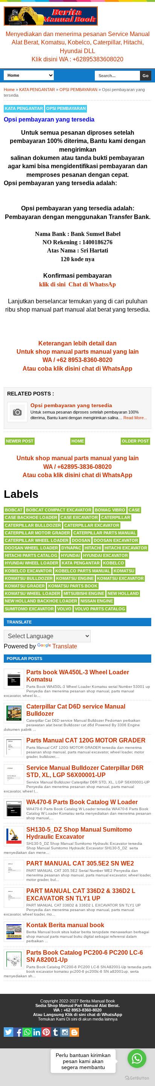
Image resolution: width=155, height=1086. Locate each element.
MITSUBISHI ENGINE (84, 593)
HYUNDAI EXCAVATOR (105, 555)
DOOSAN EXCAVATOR (116, 540)
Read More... (135, 417)
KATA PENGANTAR (24, 108)
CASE (134, 510)
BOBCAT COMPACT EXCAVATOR (58, 510)
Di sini (71, 1019)
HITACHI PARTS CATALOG (31, 555)
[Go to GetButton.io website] (137, 1078)
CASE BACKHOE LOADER (31, 517)
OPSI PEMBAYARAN (66, 108)
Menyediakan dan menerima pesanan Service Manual (78, 34)
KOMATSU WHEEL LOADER (32, 593)
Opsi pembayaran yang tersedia (71, 405)
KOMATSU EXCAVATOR (120, 578)
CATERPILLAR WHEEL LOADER (36, 540)
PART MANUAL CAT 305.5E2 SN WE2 (80, 863)
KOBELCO (113, 563)
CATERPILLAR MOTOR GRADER (37, 533)
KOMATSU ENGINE (75, 578)
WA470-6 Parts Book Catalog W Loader (82, 802)
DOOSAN (81, 540)
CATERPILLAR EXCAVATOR (91, 525)
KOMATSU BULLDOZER (29, 578)
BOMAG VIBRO (110, 510)
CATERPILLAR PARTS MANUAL (104, 533)
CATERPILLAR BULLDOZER (33, 525)
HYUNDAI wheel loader (31, 563)
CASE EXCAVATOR (79, 517)
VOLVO (64, 609)
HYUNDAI (70, 555)
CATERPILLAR (115, 517)
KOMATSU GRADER (25, 586)
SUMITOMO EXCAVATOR (29, 609)
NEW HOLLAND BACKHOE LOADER (41, 601)
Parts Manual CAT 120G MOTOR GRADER (86, 740)
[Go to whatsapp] (137, 1058)
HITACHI (93, 548)
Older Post (135, 441)
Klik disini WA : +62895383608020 (77, 59)
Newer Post (19, 441)
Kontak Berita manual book (65, 925)
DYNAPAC (71, 548)
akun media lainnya (99, 1019)
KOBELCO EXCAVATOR (28, 571)
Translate (64, 646)
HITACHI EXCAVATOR (126, 548)
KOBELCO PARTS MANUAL (82, 571)
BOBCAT (14, 510)
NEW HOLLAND (123, 593)
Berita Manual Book (97, 1001)
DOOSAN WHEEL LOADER (31, 548)
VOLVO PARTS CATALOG (100, 609)
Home (77, 441)
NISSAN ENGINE (97, 601)
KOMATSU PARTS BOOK (72, 586)
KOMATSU (124, 571)
